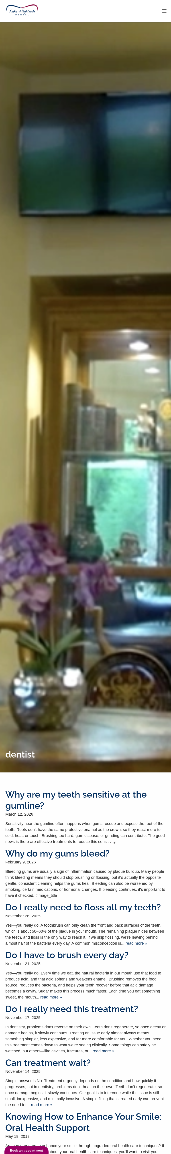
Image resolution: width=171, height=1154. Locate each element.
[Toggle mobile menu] (164, 11)
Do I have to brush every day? (66, 955)
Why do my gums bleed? (57, 853)
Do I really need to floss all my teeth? (83, 907)
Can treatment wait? (48, 1063)
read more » (136, 943)
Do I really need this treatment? (71, 1009)
